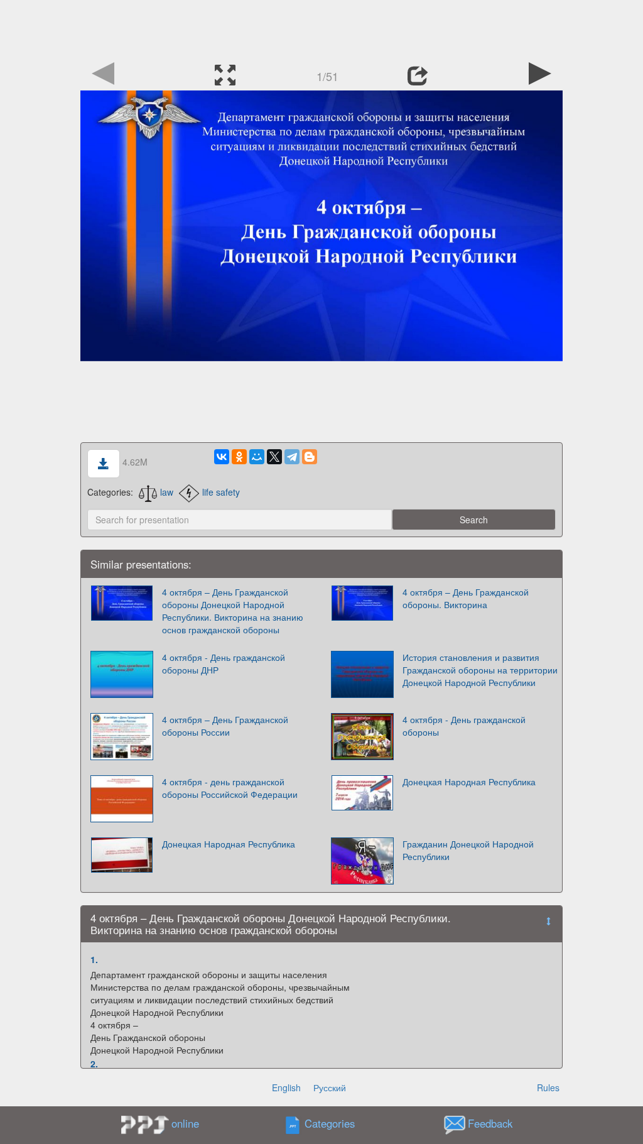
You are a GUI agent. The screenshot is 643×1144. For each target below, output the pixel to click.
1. (94, 959)
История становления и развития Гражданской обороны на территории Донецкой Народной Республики (480, 670)
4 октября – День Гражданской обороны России (225, 725)
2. (94, 1063)
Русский (329, 1087)
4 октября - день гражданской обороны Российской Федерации (230, 787)
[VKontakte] (221, 456)
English (286, 1087)
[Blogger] (309, 456)
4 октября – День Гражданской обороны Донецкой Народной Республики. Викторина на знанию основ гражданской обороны (232, 611)
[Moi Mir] (256, 456)
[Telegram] (292, 456)
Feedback (490, 1123)
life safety (221, 492)
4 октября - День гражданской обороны (464, 725)
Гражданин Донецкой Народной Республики (468, 850)
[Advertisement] (321, 28)
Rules (548, 1087)
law (166, 492)
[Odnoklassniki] (239, 456)
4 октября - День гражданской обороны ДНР (223, 663)
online (185, 1123)
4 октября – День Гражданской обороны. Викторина (466, 598)
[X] (274, 456)
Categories (330, 1123)
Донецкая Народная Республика (469, 781)
